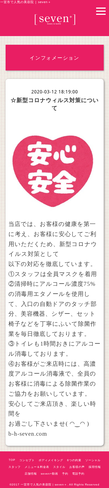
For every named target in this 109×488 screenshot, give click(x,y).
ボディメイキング (51, 460)
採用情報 (95, 466)
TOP (12, 459)
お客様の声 (77, 466)
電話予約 (78, 473)
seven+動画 (49, 473)
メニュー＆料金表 (37, 466)
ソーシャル (93, 460)
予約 (65, 473)
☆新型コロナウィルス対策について (55, 104)
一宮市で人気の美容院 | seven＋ (44, 484)
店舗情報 (31, 473)
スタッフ (14, 466)
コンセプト (27, 460)
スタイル (59, 466)
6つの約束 (74, 460)
